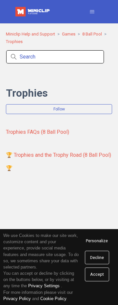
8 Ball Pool (92, 34)
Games (68, 34)
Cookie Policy (53, 298)
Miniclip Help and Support (30, 34)
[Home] (33, 12)
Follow (59, 109)
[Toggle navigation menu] (92, 12)
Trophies (14, 41)
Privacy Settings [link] (44, 285)
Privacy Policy (17, 298)
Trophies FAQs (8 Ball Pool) (37, 132)
